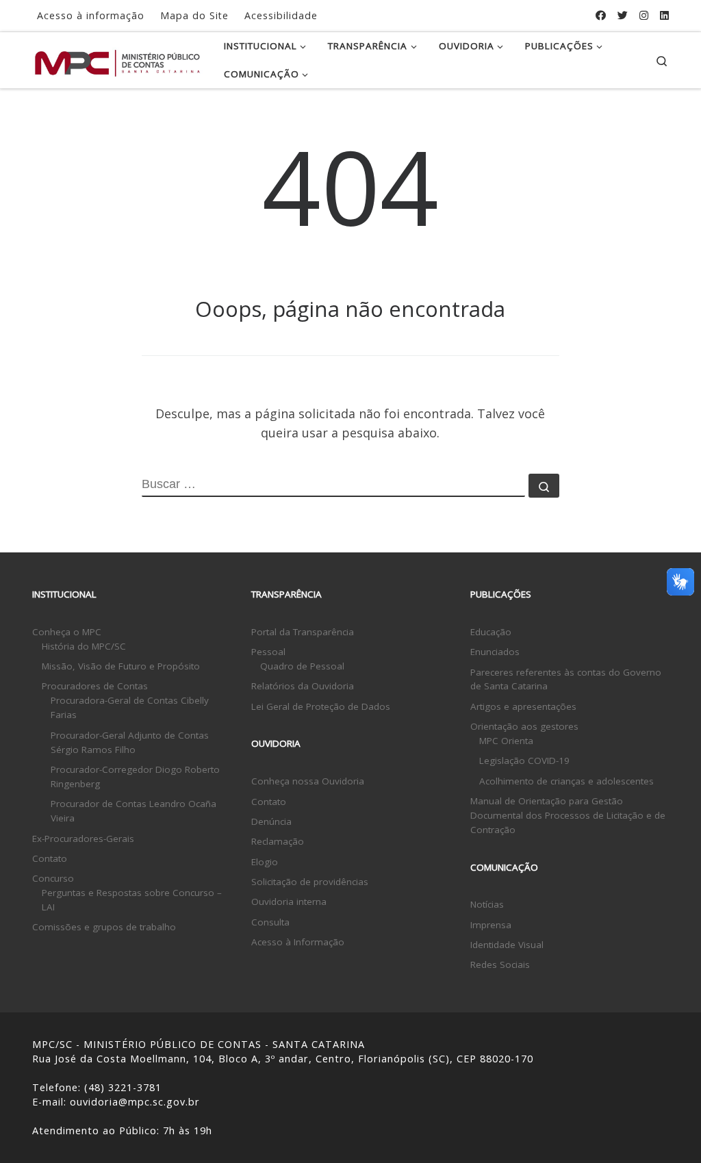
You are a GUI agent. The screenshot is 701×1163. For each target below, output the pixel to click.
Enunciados (495, 652)
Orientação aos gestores (524, 726)
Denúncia (271, 821)
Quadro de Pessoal (302, 666)
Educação (490, 632)
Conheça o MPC (66, 632)
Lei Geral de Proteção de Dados (320, 706)
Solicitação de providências (309, 882)
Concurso (53, 878)
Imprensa (490, 925)
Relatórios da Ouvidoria (302, 686)
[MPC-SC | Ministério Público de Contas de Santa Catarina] (117, 60)
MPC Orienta (506, 740)
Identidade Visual (507, 944)
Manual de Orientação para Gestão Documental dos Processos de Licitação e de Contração (567, 815)
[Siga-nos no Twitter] (622, 15)
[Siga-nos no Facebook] (601, 15)
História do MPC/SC (84, 646)
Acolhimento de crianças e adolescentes (566, 781)
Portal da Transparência (302, 632)
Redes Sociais (500, 964)
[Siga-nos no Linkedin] (664, 15)
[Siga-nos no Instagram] (643, 15)
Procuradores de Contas (95, 686)
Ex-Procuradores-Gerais (83, 838)
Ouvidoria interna (289, 901)
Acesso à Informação (297, 942)
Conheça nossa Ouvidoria (307, 781)
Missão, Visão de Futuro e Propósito (121, 666)
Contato (49, 858)
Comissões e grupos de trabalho (104, 927)
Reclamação (277, 841)
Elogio (264, 862)
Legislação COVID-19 (524, 760)
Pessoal (268, 652)
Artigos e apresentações (523, 706)
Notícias (487, 904)
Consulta (270, 922)
